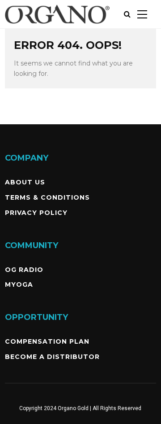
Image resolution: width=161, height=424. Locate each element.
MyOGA (19, 284)
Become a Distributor (52, 357)
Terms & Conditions (47, 197)
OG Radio (24, 270)
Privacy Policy (36, 213)
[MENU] (142, 14)
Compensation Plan (47, 341)
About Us (25, 182)
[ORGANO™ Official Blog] (57, 26)
